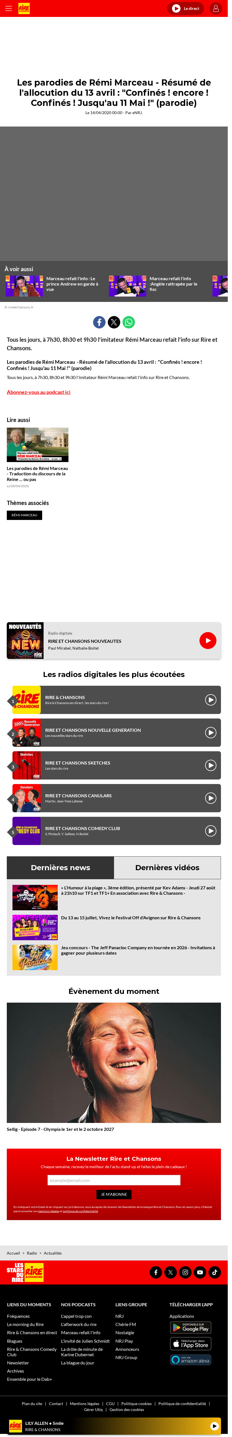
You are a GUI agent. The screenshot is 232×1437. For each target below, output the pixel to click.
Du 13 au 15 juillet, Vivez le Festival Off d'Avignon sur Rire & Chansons (131, 917)
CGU (110, 1403)
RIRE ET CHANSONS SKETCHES (77, 762)
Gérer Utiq (93, 1409)
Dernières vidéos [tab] (167, 867)
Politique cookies (136, 1403)
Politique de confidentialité (182, 1403)
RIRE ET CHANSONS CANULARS (78, 795)
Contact (56, 1403)
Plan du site (32, 1403)
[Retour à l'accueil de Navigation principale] (24, 8)
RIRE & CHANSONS (65, 697)
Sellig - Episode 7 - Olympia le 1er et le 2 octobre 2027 (60, 1129)
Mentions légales (84, 1403)
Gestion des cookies (126, 1409)
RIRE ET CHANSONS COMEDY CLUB (82, 828)
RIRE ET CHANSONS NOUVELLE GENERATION (93, 730)
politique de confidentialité (80, 1211)
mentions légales (48, 1211)
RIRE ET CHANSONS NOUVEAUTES (84, 641)
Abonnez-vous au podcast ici (38, 392)
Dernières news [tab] (60, 867)
